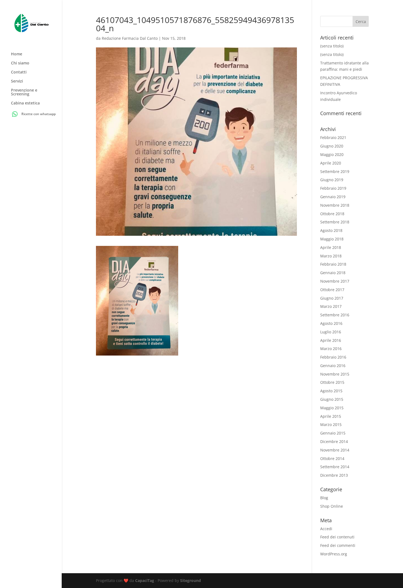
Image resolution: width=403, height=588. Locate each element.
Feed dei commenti (337, 545)
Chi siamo (20, 63)
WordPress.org (333, 553)
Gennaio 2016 (332, 365)
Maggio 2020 (332, 154)
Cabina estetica (25, 103)
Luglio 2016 (330, 331)
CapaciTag (144, 580)
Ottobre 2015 (332, 382)
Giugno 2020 (331, 146)
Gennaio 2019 (332, 196)
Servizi (17, 81)
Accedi (326, 528)
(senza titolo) (332, 46)
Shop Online (331, 506)
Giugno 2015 (331, 399)
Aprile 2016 (330, 340)
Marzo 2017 (331, 306)
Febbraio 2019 (333, 188)
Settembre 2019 (334, 171)
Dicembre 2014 (334, 441)
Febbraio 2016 (333, 357)
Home (16, 54)
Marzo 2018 (331, 256)
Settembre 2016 (334, 314)
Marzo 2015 (331, 424)
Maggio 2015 (332, 407)
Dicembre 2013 (334, 475)
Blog (324, 497)
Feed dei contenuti (337, 536)
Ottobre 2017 (332, 289)
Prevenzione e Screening (24, 92)
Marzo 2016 (331, 348)
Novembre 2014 (334, 450)
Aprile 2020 (330, 163)
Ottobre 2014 (332, 458)
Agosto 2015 (331, 390)
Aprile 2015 (330, 416)
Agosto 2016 (331, 323)
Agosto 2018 (331, 230)
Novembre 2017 (334, 281)
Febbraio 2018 (333, 264)
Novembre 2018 (334, 205)
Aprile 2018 (330, 247)
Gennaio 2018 (332, 272)
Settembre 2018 (334, 222)
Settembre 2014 (334, 466)
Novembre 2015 (334, 374)
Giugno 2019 (331, 179)
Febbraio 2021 (333, 137)
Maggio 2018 (332, 239)
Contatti (19, 72)
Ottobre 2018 (332, 213)
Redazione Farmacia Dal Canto (130, 38)
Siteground (190, 580)
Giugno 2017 (331, 298)
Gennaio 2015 (332, 433)
